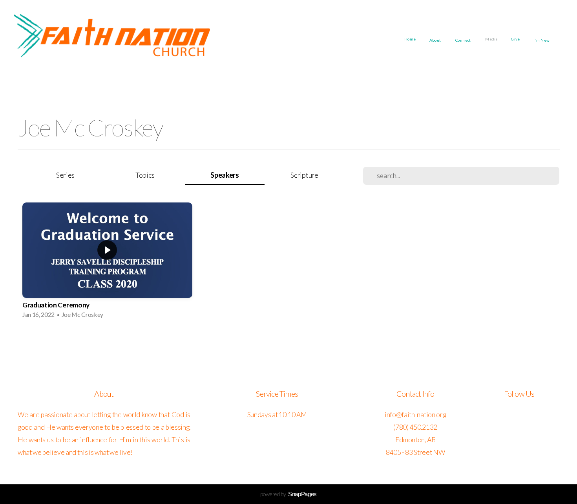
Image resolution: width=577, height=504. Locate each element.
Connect (463, 39)
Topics (145, 175)
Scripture (304, 175)
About (435, 39)
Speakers (224, 175)
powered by (288, 494)
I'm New (542, 39)
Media (491, 39)
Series (65, 175)
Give (515, 39)
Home (410, 39)
